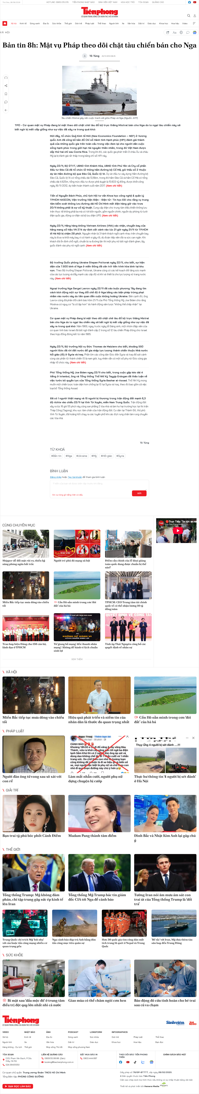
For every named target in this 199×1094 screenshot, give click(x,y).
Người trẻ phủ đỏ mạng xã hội (72, 560)
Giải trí (141, 23)
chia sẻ (168, 32)
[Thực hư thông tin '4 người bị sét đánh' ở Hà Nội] (165, 754)
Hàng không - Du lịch (12, 1047)
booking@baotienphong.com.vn (59, 1062)
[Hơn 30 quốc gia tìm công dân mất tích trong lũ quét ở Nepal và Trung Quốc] (124, 923)
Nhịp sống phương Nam (79, 1047)
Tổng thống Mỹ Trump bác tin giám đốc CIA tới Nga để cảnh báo (97, 897)
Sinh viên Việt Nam (107, 2)
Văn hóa (131, 23)
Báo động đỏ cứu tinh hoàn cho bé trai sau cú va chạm (165, 1002)
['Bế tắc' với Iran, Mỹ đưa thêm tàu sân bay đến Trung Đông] (174, 923)
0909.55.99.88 (52, 1058)
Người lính (114, 23)
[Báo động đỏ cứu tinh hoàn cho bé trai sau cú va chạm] (165, 978)
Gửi (139, 493)
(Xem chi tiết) (114, 185)
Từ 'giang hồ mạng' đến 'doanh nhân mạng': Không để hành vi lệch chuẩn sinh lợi (76, 647)
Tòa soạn (143, 2)
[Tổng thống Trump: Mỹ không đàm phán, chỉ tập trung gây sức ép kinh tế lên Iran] (33, 872)
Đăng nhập (55, 477)
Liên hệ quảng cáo (52, 1054)
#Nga (69, 456)
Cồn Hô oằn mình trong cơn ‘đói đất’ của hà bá (75, 604)
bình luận (188, 32)
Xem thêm (194, 23)
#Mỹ (94, 456)
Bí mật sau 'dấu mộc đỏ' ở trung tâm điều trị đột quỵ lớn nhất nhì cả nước (33, 1002)
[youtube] (195, 2)
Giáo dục (152, 23)
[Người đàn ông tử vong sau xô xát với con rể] (33, 754)
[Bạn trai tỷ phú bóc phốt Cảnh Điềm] (33, 813)
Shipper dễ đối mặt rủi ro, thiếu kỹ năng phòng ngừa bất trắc (23, 562)
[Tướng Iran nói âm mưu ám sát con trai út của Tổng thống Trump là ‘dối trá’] (165, 872)
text (174, 32)
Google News (195, 32)
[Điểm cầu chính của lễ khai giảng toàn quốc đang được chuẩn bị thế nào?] (128, 544)
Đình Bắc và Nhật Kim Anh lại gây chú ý (165, 837)
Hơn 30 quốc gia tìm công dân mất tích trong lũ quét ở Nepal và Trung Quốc (123, 943)
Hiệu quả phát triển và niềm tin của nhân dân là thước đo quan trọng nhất (98, 719)
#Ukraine (81, 456)
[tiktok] (136, 1062)
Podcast (73, 1032)
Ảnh (48, 1032)
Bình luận (6, 102)
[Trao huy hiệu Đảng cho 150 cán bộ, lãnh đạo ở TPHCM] (25, 627)
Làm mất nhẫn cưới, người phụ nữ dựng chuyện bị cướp (95, 778)
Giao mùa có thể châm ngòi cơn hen (97, 1000)
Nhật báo (29, 1032)
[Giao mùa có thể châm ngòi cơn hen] (99, 978)
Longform (96, 1032)
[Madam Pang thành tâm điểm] (99, 813)
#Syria (120, 456)
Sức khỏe (56, 23)
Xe (123, 23)
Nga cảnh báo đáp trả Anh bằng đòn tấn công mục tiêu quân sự (74, 941)
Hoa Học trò (128, 2)
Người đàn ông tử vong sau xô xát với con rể (31, 778)
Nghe (6, 78)
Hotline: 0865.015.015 (57, 2)
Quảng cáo (158, 2)
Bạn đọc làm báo (19, 1086)
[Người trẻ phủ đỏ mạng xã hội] (77, 544)
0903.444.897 (90, 1058)
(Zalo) (62, 1058)
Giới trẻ (78, 23)
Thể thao (102, 23)
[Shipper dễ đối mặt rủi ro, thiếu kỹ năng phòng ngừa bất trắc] (25, 544)
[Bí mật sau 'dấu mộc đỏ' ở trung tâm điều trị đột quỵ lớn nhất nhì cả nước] (33, 978)
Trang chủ (4, 23)
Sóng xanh (35, 23)
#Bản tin (56, 456)
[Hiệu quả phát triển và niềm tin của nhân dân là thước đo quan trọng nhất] (99, 695)
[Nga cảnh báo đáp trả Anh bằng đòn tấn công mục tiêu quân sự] (74, 923)
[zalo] (144, 1062)
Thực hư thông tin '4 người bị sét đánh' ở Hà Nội (165, 778)
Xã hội (14, 23)
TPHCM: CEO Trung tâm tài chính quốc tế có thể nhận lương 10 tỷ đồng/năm (126, 606)
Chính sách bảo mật (174, 1054)
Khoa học (163, 23)
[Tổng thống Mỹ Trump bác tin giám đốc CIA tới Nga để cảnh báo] (99, 872)
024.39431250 (13, 1064)
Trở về (6, 110)
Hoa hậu (175, 23)
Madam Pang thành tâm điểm (92, 835)
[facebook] (189, 2)
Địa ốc (46, 23)
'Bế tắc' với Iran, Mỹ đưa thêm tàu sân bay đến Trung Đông (172, 941)
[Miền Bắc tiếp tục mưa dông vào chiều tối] (25, 585)
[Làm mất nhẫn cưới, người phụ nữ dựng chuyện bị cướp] (99, 754)
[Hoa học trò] (193, 1023)
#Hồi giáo (106, 456)
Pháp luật (89, 23)
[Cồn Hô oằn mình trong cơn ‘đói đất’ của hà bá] (77, 585)
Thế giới (68, 23)
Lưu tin (6, 94)
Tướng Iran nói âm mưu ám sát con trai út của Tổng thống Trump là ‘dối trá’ (163, 899)
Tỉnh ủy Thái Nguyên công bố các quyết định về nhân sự (125, 645)
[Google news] (153, 1062)
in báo (181, 32)
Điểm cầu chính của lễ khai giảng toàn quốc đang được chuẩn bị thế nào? (125, 564)
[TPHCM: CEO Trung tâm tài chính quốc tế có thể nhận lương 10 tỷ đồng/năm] (128, 585)
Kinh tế (23, 23)
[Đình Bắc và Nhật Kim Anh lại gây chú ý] (165, 813)
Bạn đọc (159, 1042)
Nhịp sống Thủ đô (54, 1047)
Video (184, 23)
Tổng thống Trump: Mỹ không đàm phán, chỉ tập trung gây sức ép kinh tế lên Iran (32, 899)
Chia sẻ (6, 86)
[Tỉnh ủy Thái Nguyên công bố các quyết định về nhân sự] (128, 627)
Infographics (120, 1032)
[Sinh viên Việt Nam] (175, 1023)
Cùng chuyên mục (18, 525)
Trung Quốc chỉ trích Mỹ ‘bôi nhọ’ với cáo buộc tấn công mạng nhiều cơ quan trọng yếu (24, 943)
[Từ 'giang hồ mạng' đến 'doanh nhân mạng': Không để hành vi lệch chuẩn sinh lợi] (77, 627)
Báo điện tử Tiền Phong (99, 12)
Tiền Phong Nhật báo (83, 2)
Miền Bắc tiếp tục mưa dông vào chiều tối (25, 604)
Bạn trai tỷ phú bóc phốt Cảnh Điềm (31, 835)
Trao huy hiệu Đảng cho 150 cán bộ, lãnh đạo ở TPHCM (24, 645)
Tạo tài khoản (75, 477)
